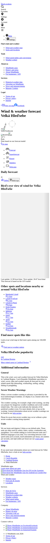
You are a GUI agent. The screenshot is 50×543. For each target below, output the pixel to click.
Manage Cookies (12, 88)
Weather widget (11, 60)
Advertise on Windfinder (15, 84)
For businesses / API (13, 74)
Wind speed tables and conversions (18, 58)
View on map (9, 106)
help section (17, 413)
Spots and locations (13, 50)
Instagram (34, 528)
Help (10, 36)
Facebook (20, 106)
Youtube (33, 530)
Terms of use (10, 96)
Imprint (8, 100)
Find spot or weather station (14, 347)
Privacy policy (11, 98)
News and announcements (15, 86)
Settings (12, 40)
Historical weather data (14, 82)
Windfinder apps (12, 68)
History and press (12, 70)
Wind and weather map (14, 48)
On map (5, 144)
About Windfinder (12, 72)
